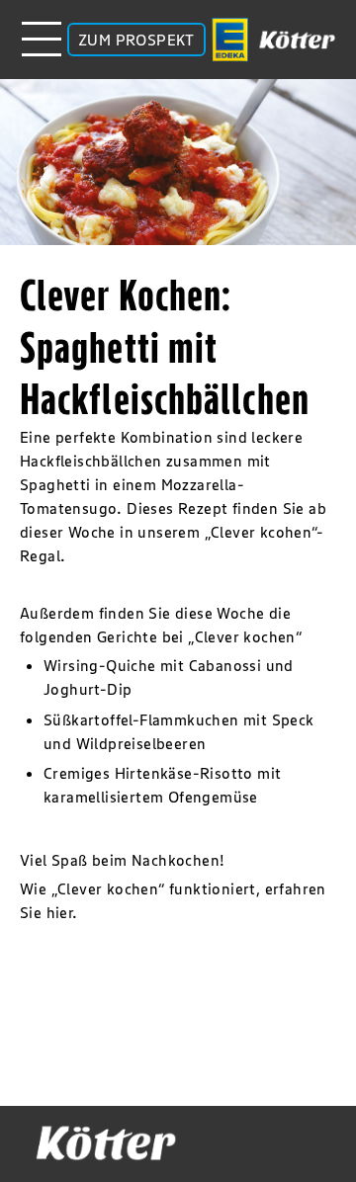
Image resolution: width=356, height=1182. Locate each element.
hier (59, 912)
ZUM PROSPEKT (136, 39)
